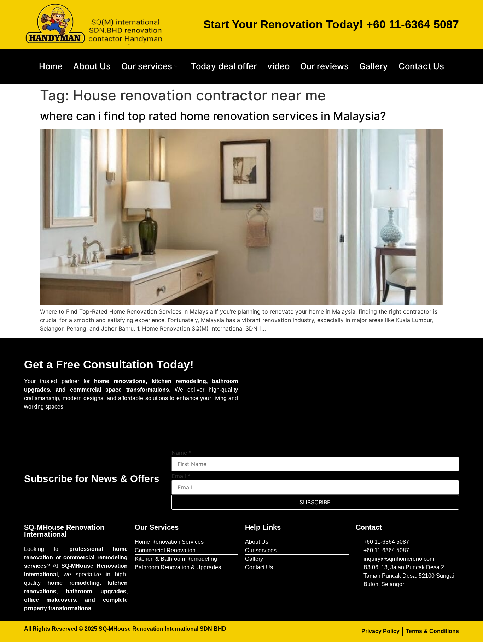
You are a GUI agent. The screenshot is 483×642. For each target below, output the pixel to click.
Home (51, 66)
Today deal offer (224, 66)
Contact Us (421, 66)
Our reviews (324, 66)
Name (181, 453)
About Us (92, 66)
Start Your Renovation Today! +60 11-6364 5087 (331, 24)
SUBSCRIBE (315, 502)
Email (181, 476)
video (278, 66)
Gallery (373, 66)
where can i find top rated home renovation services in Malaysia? (213, 116)
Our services (146, 66)
